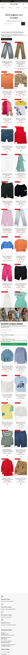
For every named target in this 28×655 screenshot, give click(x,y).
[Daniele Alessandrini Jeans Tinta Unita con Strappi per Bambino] (7, 135)
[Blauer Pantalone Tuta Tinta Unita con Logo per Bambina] (7, 273)
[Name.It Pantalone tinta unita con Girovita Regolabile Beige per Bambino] (21, 50)
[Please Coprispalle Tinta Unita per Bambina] (7, 245)
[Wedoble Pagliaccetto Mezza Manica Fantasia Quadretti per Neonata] (7, 439)
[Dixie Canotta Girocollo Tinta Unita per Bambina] (21, 135)
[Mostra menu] (1, 4)
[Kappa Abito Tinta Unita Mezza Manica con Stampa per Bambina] (21, 300)
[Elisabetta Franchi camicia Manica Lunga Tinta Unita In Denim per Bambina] (7, 355)
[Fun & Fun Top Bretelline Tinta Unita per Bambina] (7, 384)
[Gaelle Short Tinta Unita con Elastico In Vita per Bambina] (21, 190)
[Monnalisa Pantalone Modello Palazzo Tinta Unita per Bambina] (7, 217)
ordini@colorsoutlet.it (5, 645)
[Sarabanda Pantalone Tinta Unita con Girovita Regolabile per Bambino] (21, 217)
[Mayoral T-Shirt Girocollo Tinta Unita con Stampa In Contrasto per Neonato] (7, 411)
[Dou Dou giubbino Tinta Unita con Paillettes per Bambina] (21, 80)
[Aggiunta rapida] (2, 58)
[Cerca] (23, 23)
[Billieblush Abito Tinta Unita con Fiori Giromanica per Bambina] (7, 300)
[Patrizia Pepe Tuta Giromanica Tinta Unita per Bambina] (21, 163)
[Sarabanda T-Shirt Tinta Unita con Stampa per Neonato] (21, 108)
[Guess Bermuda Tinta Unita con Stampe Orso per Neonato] (21, 467)
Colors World (4, 654)
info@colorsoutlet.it (5, 642)
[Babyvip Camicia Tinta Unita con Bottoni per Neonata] (21, 411)
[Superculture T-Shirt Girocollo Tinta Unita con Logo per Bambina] (7, 80)
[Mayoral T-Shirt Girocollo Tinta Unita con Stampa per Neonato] (21, 384)
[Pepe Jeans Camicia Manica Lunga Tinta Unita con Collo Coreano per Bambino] (21, 355)
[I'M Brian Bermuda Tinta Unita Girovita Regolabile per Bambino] (7, 190)
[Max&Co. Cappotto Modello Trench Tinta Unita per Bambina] (7, 467)
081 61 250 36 (4, 638)
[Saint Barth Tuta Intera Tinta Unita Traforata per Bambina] (7, 163)
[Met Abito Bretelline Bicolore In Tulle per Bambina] (7, 108)
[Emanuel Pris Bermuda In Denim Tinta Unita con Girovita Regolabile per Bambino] (21, 439)
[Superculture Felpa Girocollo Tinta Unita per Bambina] (21, 245)
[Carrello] (26, 4)
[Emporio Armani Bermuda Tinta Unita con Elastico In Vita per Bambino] (21, 273)
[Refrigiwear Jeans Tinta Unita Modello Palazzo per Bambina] (7, 50)
